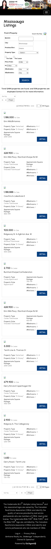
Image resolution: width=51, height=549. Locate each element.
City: (6, 43)
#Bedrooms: (9, 69)
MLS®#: (8, 38)
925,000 (8, 230)
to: (6, 65)
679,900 (8, 382)
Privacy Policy (30, 533)
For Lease (18, 58)
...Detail (42, 139)
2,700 (7, 268)
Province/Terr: (10, 47)
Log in (17, 533)
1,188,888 (8, 192)
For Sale (9, 58)
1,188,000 (9, 117)
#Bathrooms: (9, 73)
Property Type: (10, 52)
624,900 (8, 153)
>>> (32, 106)
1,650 (6, 457)
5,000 (7, 346)
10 (28, 106)
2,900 (7, 419)
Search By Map (37, 34)
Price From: (9, 62)
